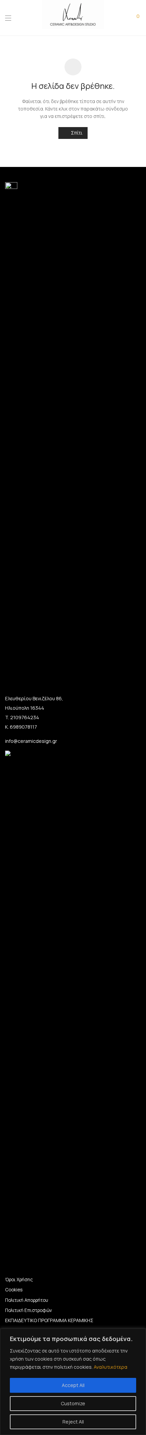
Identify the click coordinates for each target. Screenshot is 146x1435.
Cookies (13, 1290)
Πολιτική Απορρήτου (26, 1300)
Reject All (73, 1421)
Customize (73, 1403)
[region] (73, 1382)
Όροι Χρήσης (19, 1279)
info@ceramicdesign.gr (31, 741)
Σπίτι (76, 132)
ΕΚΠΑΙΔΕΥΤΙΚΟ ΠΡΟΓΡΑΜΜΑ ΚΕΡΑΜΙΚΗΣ (49, 1320)
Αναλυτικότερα (110, 1367)
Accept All (73, 1385)
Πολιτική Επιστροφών (28, 1310)
